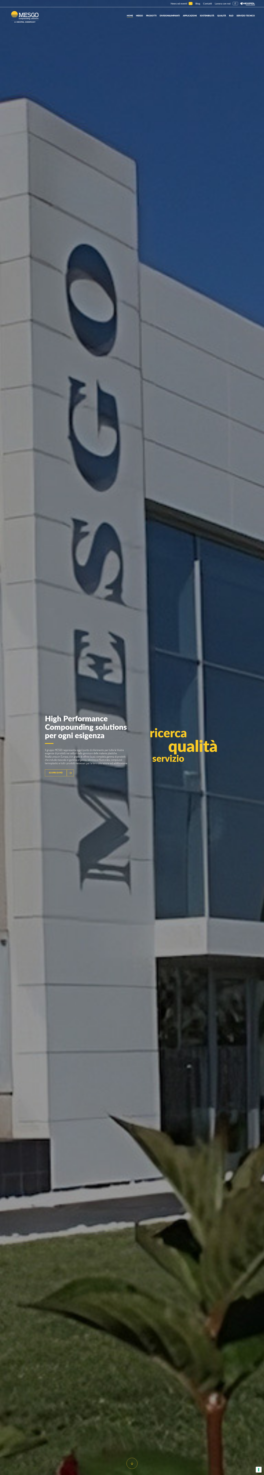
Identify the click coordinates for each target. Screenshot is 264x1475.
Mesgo (139, 15)
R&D (231, 15)
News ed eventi (179, 3)
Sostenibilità (207, 15)
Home (130, 15)
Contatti (207, 3)
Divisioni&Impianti (170, 15)
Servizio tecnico (246, 15)
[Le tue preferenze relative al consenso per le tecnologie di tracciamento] (259, 1470)
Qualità (221, 15)
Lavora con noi (223, 3)
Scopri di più (56, 772)
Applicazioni (190, 15)
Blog (197, 3)
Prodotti (151, 15)
